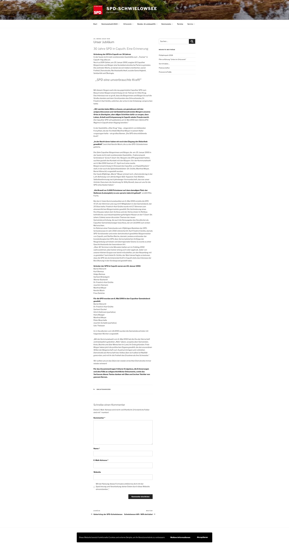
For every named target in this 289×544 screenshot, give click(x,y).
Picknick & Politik (165, 72)
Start (95, 24)
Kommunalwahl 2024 (109, 24)
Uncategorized (104, 389)
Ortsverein (127, 24)
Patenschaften (164, 68)
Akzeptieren (202, 537)
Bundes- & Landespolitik (146, 24)
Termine (180, 24)
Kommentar (99, 418)
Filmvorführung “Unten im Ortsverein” (172, 59)
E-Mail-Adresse (100, 460)
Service (190, 24)
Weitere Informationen (180, 537)
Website (97, 472)
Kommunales (166, 24)
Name (96, 448)
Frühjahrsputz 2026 (166, 55)
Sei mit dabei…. (164, 64)
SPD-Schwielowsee (131, 8)
